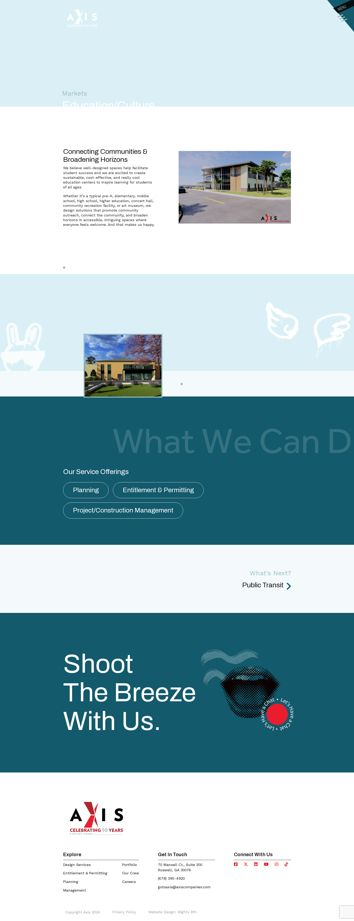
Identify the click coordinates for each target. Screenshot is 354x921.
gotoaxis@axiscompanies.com (184, 887)
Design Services (77, 864)
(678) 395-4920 (171, 878)
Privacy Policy (124, 912)
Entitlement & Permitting (85, 873)
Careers (129, 881)
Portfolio (129, 864)
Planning (70, 881)
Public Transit (263, 585)
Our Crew (130, 873)
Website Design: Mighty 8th (172, 912)
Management (74, 890)
